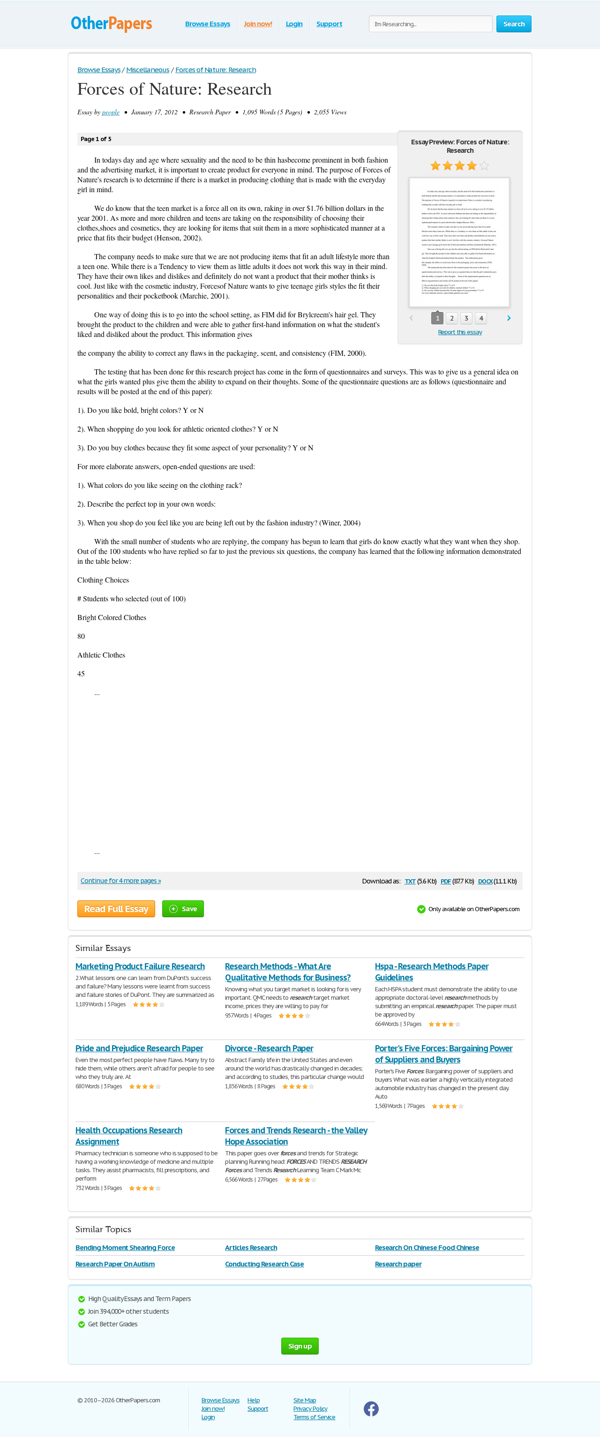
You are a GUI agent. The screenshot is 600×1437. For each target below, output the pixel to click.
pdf (446, 880)
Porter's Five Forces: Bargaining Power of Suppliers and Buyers (443, 1054)
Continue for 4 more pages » (121, 880)
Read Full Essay (116, 909)
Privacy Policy (310, 1409)
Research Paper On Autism (115, 1263)
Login (294, 23)
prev (411, 318)
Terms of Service (314, 1417)
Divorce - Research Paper (269, 1048)
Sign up (300, 1345)
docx (485, 880)
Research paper (398, 1263)
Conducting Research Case (264, 1263)
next (509, 318)
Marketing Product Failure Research (140, 966)
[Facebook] (371, 1414)
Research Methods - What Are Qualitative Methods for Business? (288, 972)
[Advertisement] (300, 771)
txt (410, 880)
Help (254, 1400)
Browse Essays (207, 23)
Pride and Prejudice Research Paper (139, 1048)
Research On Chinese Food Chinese (427, 1247)
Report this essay (460, 332)
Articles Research (251, 1247)
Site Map (304, 1400)
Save (189, 908)
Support (329, 23)
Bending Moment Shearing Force (125, 1247)
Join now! (258, 23)
